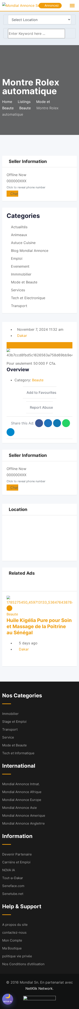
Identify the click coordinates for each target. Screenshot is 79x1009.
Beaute (37, 380)
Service (8, 737)
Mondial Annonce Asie (19, 808)
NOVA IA (8, 870)
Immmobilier (21, 274)
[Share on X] (48, 423)
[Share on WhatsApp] (66, 423)
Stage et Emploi (14, 721)
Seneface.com (13, 886)
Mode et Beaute (24, 282)
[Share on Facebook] (39, 423)
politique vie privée (17, 956)
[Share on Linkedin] (57, 423)
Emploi (16, 258)
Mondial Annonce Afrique (21, 792)
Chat (13, 193)
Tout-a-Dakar (12, 878)
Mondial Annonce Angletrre (23, 823)
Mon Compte (12, 940)
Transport (19, 306)
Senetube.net (12, 894)
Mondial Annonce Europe (21, 800)
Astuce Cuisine (23, 242)
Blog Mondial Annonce (29, 250)
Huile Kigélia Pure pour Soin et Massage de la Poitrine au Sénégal (39, 626)
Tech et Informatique (18, 753)
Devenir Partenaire (17, 854)
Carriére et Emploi (16, 862)
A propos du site (15, 924)
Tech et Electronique (28, 298)
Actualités (19, 227)
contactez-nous (14, 932)
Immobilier (10, 714)
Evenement (20, 266)
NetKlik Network (39, 988)
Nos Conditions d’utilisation (23, 964)
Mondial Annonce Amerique (23, 815)
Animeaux (19, 235)
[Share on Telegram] (10, 432)
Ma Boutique (12, 948)
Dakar (22, 335)
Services (18, 290)
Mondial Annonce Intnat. (21, 784)
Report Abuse (41, 407)
